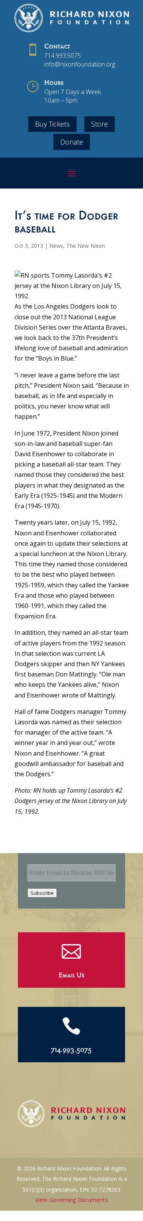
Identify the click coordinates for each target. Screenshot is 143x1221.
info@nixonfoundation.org (79, 64)
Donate (71, 141)
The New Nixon (85, 245)
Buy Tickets (52, 123)
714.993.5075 (62, 55)
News (56, 245)
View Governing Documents (71, 1199)
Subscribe (42, 892)
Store (99, 123)
